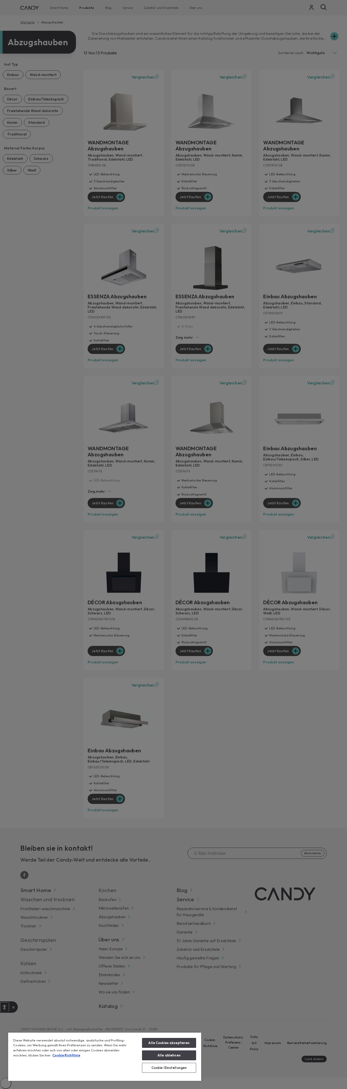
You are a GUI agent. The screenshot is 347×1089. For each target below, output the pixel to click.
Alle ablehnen (169, 1055)
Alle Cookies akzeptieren (169, 1043)
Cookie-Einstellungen (169, 1068)
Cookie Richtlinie (66, 1055)
